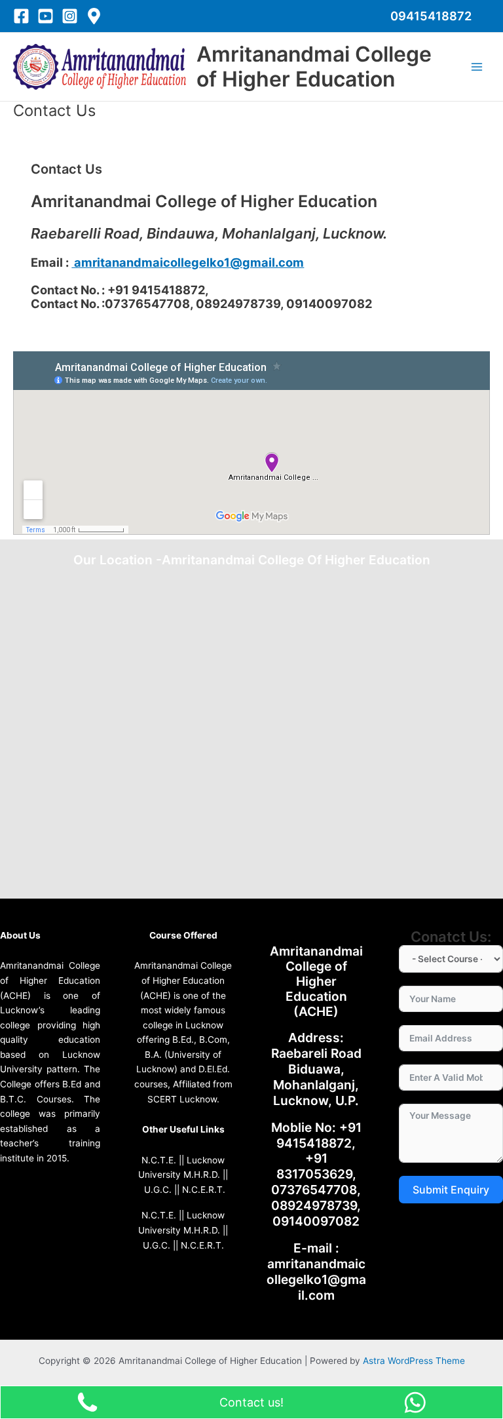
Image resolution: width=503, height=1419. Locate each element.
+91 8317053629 (314, 1166)
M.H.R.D (200, 1174)
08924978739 (314, 1205)
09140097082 (316, 1221)
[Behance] (94, 16)
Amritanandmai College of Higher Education (314, 66)
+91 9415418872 (319, 1135)
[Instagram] (70, 16)
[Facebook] (21, 16)
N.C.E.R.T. (203, 1189)
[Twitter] (45, 16)
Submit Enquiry (451, 1189)
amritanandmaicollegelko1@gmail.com (187, 262)
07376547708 (314, 1189)
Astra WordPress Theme (414, 1360)
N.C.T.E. (158, 1160)
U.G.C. (158, 1189)
